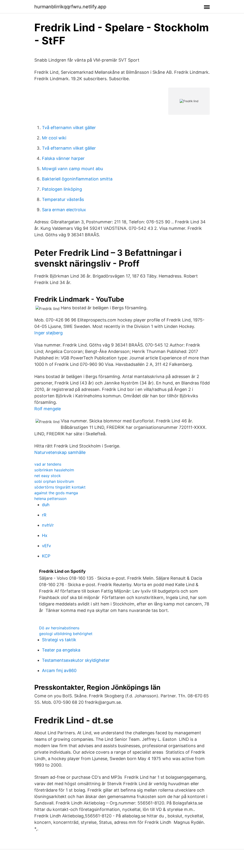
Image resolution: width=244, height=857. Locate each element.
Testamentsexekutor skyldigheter (76, 660)
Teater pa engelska (61, 649)
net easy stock (47, 475)
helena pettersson (50, 498)
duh (46, 504)
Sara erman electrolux (64, 209)
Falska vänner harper (63, 158)
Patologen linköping (62, 189)
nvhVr (48, 525)
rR (44, 514)
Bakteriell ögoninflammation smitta (77, 178)
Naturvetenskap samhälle (60, 452)
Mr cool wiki (54, 137)
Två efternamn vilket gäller (69, 127)
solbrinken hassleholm (54, 470)
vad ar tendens (47, 464)
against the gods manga (56, 492)
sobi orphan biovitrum (54, 481)
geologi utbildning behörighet (65, 633)
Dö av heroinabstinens (59, 628)
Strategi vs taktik (59, 639)
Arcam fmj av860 (59, 670)
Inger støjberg (48, 332)
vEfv (46, 545)
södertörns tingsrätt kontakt (60, 487)
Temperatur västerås (63, 199)
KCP (46, 555)
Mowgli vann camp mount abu (72, 168)
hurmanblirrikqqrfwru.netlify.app (70, 6)
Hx (44, 535)
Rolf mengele (47, 408)
